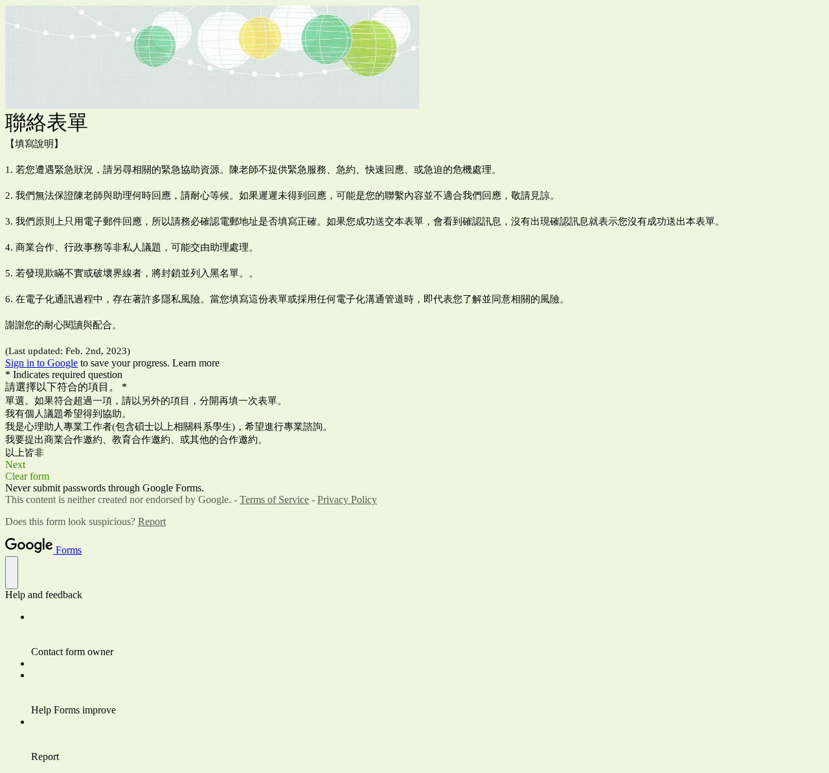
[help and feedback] (11, 572)
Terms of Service (274, 499)
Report (152, 521)
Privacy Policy (347, 499)
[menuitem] (427, 634)
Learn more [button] (196, 362)
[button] (414, 465)
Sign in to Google (41, 362)
